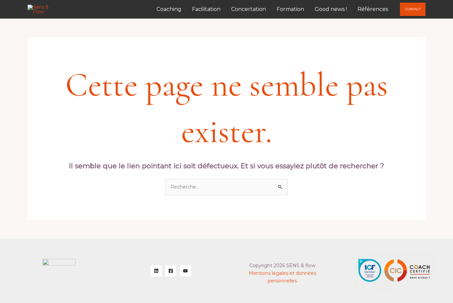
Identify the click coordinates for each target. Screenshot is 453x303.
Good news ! (331, 9)
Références (372, 9)
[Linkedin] (156, 270)
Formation (290, 9)
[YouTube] (185, 270)
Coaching (169, 9)
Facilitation (206, 9)
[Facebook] (170, 270)
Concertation (248, 9)
